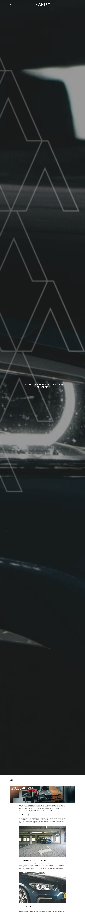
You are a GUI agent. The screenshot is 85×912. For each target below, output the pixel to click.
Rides (12, 780)
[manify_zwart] (42, 4)
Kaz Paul (46, 391)
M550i (51, 807)
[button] (10, 4)
